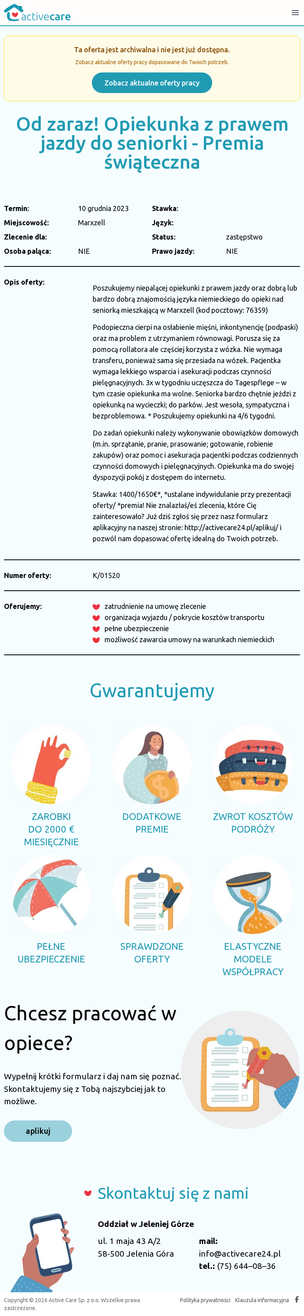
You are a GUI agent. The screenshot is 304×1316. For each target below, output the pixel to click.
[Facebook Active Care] (297, 1300)
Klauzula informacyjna (262, 1300)
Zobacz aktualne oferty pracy (152, 83)
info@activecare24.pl (240, 1253)
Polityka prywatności (205, 1300)
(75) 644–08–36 (246, 1265)
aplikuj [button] (38, 1130)
